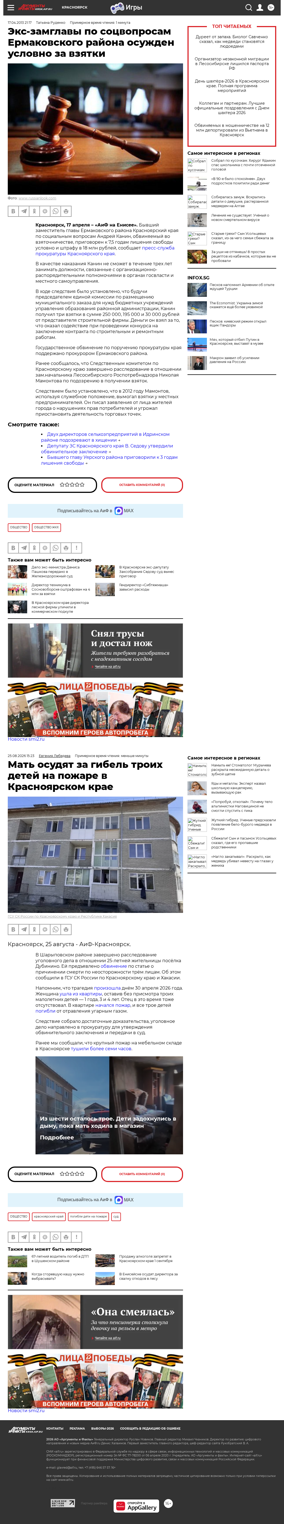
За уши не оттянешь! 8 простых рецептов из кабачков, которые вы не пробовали (243, 256)
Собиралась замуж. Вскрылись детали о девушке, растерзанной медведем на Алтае (239, 201)
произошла (107, 988)
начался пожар (112, 1005)
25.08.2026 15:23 (21, 756)
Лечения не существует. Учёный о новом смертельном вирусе (240, 217)
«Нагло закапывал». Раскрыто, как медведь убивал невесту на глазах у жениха (242, 860)
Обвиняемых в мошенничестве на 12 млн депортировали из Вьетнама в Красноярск (231, 130)
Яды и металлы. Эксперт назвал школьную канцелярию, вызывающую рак (238, 787)
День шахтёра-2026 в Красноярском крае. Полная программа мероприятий (232, 86)
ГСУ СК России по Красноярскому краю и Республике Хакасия (62, 916)
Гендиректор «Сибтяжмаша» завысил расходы (143, 587)
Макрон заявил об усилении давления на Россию (234, 360)
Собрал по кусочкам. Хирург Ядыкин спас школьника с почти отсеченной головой (243, 164)
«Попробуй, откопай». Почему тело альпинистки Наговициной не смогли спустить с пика (242, 806)
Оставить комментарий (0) (142, 485)
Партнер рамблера (94, 1503)
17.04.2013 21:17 (20, 22)
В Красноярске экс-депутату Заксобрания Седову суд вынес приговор (146, 571)
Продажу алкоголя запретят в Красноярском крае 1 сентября (146, 1258)
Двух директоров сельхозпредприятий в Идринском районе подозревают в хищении (105, 437)
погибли (45, 1011)
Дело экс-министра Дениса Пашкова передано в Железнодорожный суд (56, 571)
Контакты (54, 1428)
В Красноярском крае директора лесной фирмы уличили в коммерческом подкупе (60, 607)
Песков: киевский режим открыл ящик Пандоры (238, 323)
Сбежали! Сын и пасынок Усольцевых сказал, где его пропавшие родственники (243, 842)
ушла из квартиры (81, 994)
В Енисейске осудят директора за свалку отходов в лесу (148, 1276)
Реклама (77, 1428)
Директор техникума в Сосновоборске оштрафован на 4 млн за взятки (61, 589)
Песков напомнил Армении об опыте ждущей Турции (242, 287)
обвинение (114, 966)
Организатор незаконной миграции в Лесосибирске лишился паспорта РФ (232, 64)
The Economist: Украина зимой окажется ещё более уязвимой (236, 305)
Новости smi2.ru (26, 739)
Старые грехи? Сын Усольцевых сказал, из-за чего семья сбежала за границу (242, 237)
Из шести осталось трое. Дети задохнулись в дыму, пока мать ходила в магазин (108, 1122)
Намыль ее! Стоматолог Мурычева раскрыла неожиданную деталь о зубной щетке (241, 769)
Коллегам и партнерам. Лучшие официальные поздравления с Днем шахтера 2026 (231, 108)
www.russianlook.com (37, 198)
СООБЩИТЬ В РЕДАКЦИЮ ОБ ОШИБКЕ (150, 1428)
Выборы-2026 (102, 1428)
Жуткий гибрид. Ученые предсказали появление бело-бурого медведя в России (243, 824)
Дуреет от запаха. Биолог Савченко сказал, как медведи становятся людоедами (232, 42)
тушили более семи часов (101, 1048)
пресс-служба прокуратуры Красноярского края (105, 250)
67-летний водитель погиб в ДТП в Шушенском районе (60, 1258)
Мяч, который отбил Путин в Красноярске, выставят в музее (236, 342)
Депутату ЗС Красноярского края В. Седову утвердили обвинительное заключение (107, 448)
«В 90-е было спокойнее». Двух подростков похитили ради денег (240, 181)
